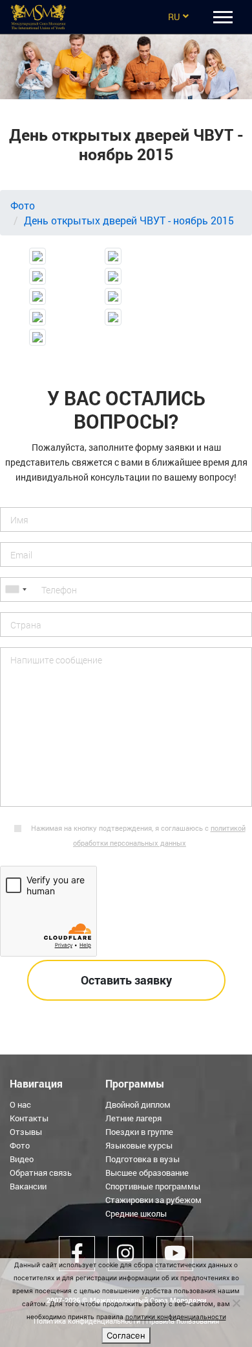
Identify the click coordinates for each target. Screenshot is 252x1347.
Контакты (29, 1118)
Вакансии (28, 1186)
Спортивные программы (152, 1186)
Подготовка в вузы (142, 1159)
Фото (22, 205)
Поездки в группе (139, 1132)
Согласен (126, 1335)
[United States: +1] (15, 589)
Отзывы (26, 1132)
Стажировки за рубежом (153, 1200)
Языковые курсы (139, 1145)
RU (174, 16)
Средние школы (136, 1213)
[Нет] (235, 1302)
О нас (20, 1104)
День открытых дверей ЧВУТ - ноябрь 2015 (129, 220)
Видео (22, 1159)
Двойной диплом (138, 1104)
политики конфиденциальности (175, 1316)
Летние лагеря (133, 1118)
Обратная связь (41, 1172)
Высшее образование (147, 1172)
